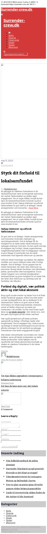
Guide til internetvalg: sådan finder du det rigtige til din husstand (25, 495)
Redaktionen (10, 189)
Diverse (12, 38)
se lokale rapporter (17, 312)
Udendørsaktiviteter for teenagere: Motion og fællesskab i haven (24, 479)
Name (4, 429)
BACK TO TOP (10, 529)
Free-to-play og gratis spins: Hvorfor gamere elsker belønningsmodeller (24, 487)
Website (5, 439)
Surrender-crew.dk (16, 9)
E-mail (5, 434)
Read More (33, 208)
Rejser (12, 45)
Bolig (11, 35)
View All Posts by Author (12, 360)
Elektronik (14, 40)
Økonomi (13, 47)
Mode (11, 42)
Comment (6, 422)
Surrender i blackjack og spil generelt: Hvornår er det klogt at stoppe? (25, 471)
